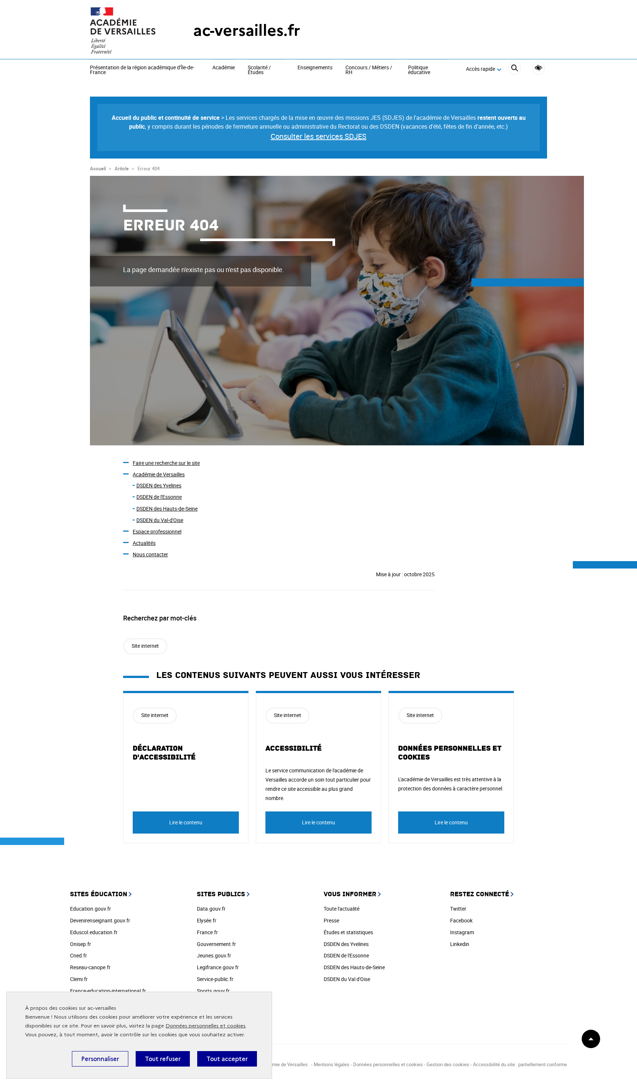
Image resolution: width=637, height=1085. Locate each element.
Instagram (462, 932)
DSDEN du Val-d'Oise (159, 520)
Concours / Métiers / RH (368, 70)
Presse (331, 920)
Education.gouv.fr (90, 908)
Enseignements (315, 67)
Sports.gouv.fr (213, 990)
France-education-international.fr (108, 990)
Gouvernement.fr (216, 943)
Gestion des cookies (448, 1064)
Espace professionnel (157, 531)
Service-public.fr (215, 979)
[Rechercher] (514, 69)
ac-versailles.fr (246, 30)
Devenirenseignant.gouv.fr (100, 920)
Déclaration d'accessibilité (164, 753)
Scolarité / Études (259, 70)
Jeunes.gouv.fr (214, 955)
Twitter (458, 908)
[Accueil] (127, 30)
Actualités (144, 542)
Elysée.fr (206, 920)
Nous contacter (150, 554)
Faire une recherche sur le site (166, 462)
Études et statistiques (348, 932)
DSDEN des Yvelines (158, 485)
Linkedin (459, 943)
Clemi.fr (79, 979)
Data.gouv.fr (211, 908)
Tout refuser (163, 1058)
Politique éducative (419, 70)
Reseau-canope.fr (90, 967)
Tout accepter (227, 1058)
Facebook (461, 920)
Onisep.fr (80, 943)
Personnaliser (100, 1058)
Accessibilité (538, 68)
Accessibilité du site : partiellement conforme (520, 1064)
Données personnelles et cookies (206, 1026)
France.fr (207, 932)
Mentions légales (331, 1064)
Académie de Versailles (159, 474)
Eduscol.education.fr (94, 932)
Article (122, 168)
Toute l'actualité (341, 908)
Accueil (98, 168)
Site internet (145, 645)
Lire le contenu (185, 822)
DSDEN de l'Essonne (159, 496)
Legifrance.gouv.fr (218, 967)
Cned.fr (78, 955)
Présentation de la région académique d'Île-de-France (142, 70)
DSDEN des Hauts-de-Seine (167, 508)
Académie (223, 67)
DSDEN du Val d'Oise (347, 979)
